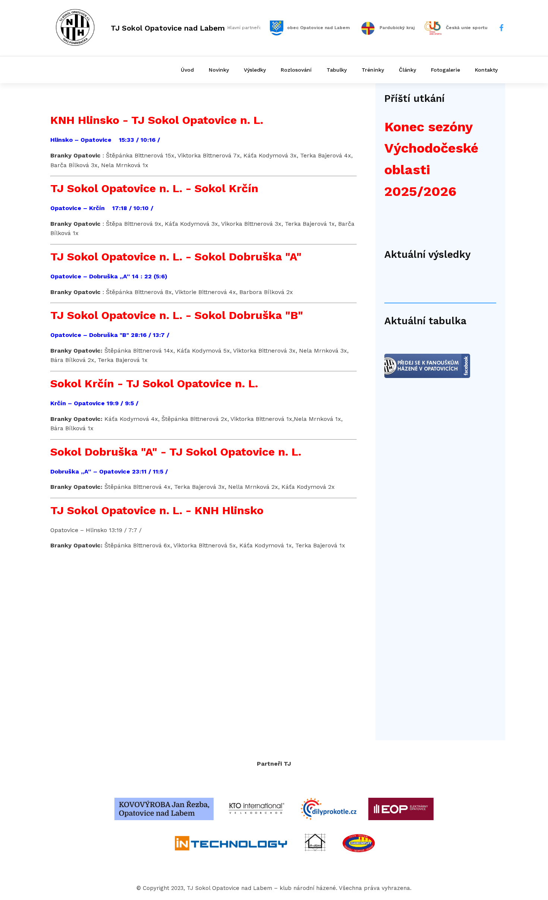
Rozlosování (296, 70)
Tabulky (337, 70)
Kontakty (486, 70)
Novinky (219, 70)
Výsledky (255, 70)
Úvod (187, 70)
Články (407, 70)
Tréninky (373, 70)
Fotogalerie (445, 70)
